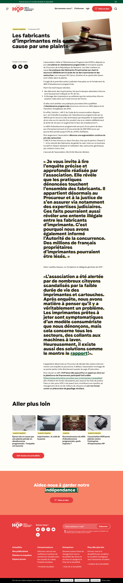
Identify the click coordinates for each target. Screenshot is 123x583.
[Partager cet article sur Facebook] (14, 68)
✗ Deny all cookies (81, 580)
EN (116, 2)
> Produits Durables (45, 566)
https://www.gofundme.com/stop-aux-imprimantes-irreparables (73, 378)
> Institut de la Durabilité (98, 564)
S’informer (79, 8)
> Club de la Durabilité (71, 566)
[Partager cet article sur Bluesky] (20, 68)
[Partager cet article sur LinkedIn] (26, 68)
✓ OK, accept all (66, 580)
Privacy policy (105, 580)
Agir (88, 8)
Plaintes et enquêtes (22, 555)
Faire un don (103, 8)
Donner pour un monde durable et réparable (27, 2)
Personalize (95, 580)
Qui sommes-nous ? (63, 8)
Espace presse (19, 559)
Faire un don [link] (63, 500)
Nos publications (20, 551)
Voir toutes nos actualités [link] (28, 455)
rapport (79, 353)
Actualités (17, 547)
